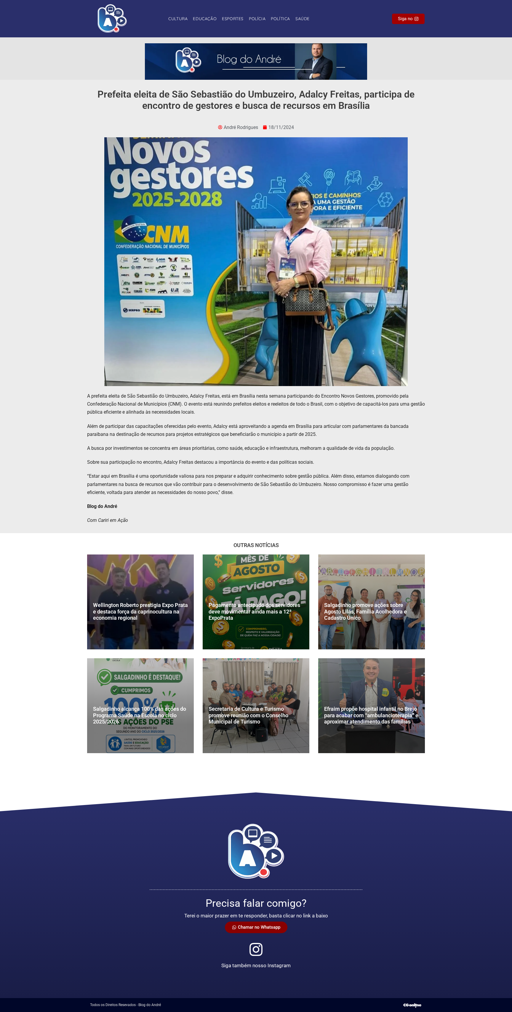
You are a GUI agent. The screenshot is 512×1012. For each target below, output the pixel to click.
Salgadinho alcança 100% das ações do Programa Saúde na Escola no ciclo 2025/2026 (139, 715)
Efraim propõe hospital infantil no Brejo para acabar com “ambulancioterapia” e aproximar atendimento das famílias (371, 715)
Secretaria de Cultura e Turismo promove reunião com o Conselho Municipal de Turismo (248, 715)
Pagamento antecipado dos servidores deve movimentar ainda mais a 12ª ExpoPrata (254, 611)
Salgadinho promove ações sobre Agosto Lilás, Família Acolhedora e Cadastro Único (365, 611)
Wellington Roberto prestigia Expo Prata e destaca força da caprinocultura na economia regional (140, 611)
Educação (205, 18)
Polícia (257, 18)
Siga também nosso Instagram (256, 965)
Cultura (178, 18)
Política (280, 18)
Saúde (302, 18)
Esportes (233, 18)
